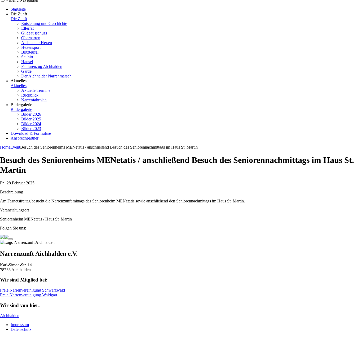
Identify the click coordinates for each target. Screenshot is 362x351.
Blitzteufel (29, 52)
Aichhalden (9, 315)
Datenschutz (21, 329)
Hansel (27, 61)
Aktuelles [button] (19, 81)
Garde (26, 71)
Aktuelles (19, 85)
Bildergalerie (21, 109)
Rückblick (29, 95)
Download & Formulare (31, 133)
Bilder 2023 (31, 128)
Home (5, 147)
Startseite (18, 9)
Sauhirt (27, 57)
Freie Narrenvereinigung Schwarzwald (32, 290)
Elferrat (27, 28)
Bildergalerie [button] (21, 104)
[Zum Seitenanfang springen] (10, 239)
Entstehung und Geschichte (44, 23)
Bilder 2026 (31, 114)
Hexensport (31, 47)
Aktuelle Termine (35, 90)
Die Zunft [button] (19, 14)
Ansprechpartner (24, 138)
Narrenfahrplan (34, 100)
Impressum (20, 324)
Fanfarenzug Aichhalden (41, 66)
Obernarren (30, 38)
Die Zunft (19, 18)
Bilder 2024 (31, 124)
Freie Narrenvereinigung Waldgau (28, 295)
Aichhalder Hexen (36, 42)
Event (15, 147)
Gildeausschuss (34, 33)
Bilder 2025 (31, 119)
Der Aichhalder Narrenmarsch (46, 76)
